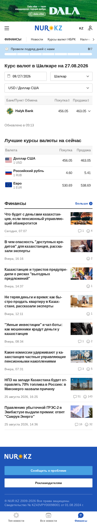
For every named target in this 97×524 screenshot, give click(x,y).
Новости (37, 39)
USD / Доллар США (23, 88)
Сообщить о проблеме (48, 470)
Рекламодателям (48, 483)
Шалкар (60, 76)
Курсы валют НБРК (62, 39)
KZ (81, 28)
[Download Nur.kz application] (48, 11)
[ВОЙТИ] (90, 28)
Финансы (13, 39)
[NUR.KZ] (48, 28)
